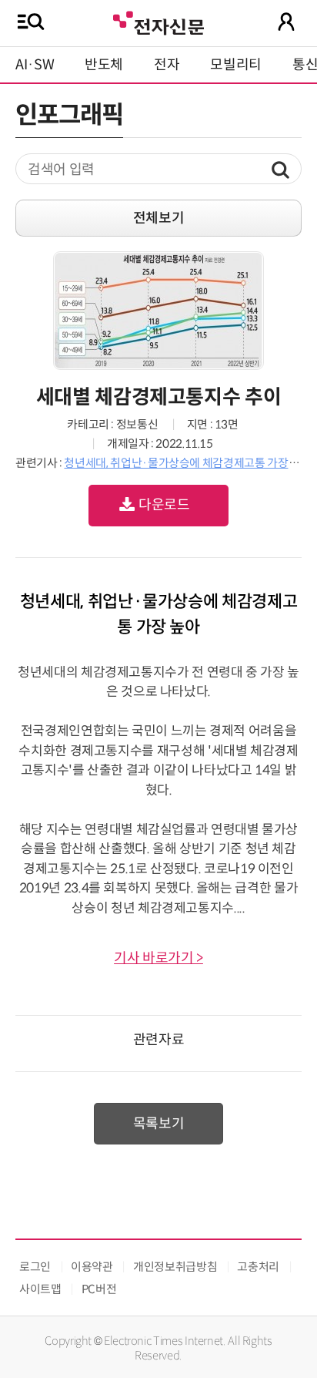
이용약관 (92, 1266)
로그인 (35, 1266)
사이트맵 (40, 1289)
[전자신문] (158, 21)
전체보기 (159, 218)
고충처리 (258, 1266)
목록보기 (159, 1123)
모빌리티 (236, 64)
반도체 (104, 64)
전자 (166, 64)
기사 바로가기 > (158, 957)
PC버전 (99, 1289)
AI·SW (34, 64)
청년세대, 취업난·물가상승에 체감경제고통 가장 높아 (187, 462)
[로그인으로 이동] (286, 21)
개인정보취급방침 (175, 1266)
